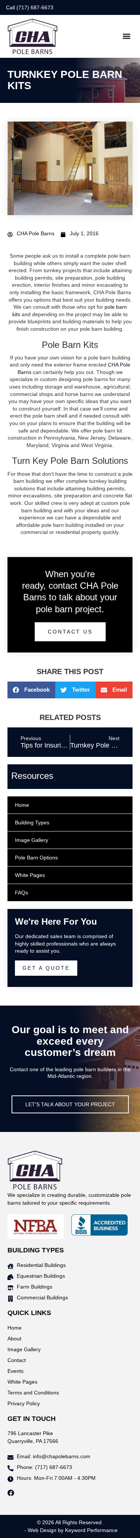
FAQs (21, 893)
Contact (16, 1360)
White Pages (30, 875)
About (14, 1339)
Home (22, 805)
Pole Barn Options (36, 858)
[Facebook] (10, 1493)
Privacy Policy (23, 1403)
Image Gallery (31, 840)
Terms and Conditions (33, 1393)
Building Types (32, 822)
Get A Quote (46, 968)
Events (15, 1371)
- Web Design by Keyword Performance (70, 1530)
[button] (126, 36)
